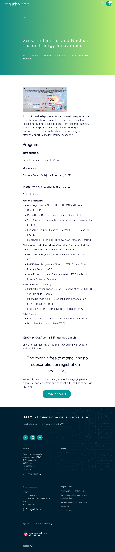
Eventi (25, 17)
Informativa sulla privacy (44, 524)
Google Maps (33, 474)
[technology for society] (15, 4)
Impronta (26, 524)
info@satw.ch (28, 469)
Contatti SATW (67, 511)
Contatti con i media (69, 453)
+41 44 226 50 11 (29, 466)
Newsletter (65, 506)
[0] (109, 4)
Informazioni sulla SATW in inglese (74, 491)
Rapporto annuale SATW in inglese (74, 502)
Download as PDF (56, 394)
